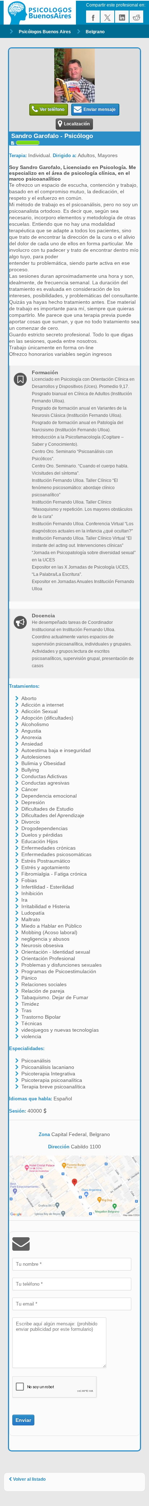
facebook (93, 16)
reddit (136, 16)
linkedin (122, 16)
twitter (107, 16)
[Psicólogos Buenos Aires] (41, 13)
